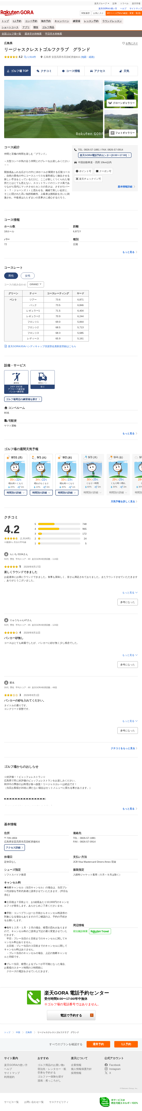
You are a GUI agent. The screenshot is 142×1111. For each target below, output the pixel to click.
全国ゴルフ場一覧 (11, 33)
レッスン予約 (91, 21)
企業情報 (76, 1064)
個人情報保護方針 (81, 1068)
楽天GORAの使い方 (108, 8)
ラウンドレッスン (112, 21)
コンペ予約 (31, 21)
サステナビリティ (59, 1102)
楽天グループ (100, 3)
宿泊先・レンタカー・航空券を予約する (52, 1070)
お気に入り (98, 13)
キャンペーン (62, 21)
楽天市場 (136, 3)
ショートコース (10, 27)
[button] (35, 284)
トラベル (124, 3)
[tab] (11, 275)
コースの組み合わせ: (15, 284)
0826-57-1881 (92, 149)
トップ (5, 21)
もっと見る (128, 252)
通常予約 (98, 1044)
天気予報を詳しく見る (123, 501)
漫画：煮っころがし (49, 1080)
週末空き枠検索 (33, 33)
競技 (35, 27)
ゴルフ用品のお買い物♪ (51, 1064)
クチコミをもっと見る (123, 748)
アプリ (26, 27)
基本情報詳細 (125, 186)
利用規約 (9, 1076)
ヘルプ (123, 8)
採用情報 (76, 1072)
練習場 (76, 21)
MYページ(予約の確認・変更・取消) (124, 13)
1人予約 (17, 21)
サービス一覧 (11, 1102)
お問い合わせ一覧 (34, 1102)
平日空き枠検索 (53, 33)
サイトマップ (136, 8)
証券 (115, 3)
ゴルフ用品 (48, 27)
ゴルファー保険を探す (51, 1076)
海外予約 (46, 21)
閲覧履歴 (85, 13)
